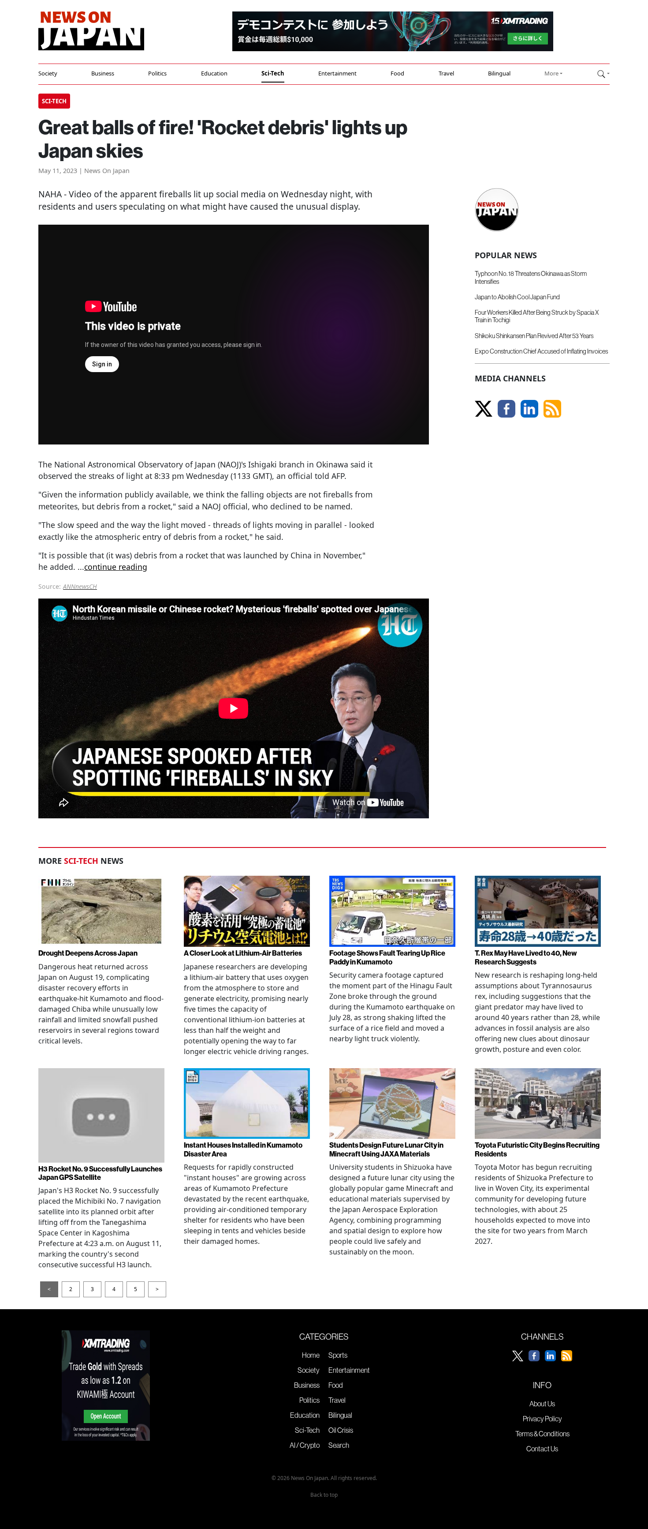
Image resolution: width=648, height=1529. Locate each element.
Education (214, 73)
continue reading (115, 566)
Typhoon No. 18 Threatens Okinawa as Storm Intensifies (531, 277)
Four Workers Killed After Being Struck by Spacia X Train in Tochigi (537, 316)
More (551, 73)
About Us (542, 1403)
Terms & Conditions (542, 1433)
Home (311, 1355)
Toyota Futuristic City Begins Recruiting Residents (537, 1149)
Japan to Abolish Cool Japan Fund (517, 297)
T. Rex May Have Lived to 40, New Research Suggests (526, 957)
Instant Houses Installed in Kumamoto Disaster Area (243, 1149)
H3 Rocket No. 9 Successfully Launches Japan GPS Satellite (100, 1173)
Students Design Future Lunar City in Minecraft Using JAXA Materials (386, 1149)
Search (338, 1445)
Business (102, 73)
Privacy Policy (542, 1418)
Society (47, 73)
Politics (157, 73)
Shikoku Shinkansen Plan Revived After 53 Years (534, 336)
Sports (337, 1355)
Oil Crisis (340, 1430)
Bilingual (499, 73)
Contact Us (542, 1448)
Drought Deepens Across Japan (88, 953)
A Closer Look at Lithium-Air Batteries (243, 953)
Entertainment (337, 73)
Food (397, 73)
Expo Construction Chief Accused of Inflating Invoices (541, 351)
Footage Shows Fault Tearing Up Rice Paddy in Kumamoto (387, 957)
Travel (446, 73)
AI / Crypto (305, 1445)
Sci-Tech (272, 73)
